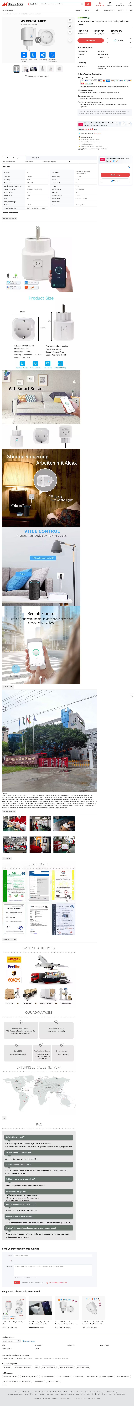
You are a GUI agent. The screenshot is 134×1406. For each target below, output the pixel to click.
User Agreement (78, 1398)
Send (16, 1282)
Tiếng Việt (112, 1394)
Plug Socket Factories (47, 1376)
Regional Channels (90, 1392)
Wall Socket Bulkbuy (53, 1381)
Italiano (57, 1394)
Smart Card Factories (64, 1376)
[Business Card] (129, 166)
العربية (77, 1394)
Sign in (130, 5)
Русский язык (49, 1394)
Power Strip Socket (83, 1367)
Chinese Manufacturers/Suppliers (43, 1392)
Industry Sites (79, 1392)
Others (37, 1349)
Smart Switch (104, 1345)
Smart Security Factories (29, 1376)
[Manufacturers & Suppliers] (12, 4)
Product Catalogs (29, 1341)
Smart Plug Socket (107, 1376)
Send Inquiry (90, 40)
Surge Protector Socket (66, 1367)
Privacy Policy (96, 1398)
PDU (36, 1367)
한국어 (83, 1394)
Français (41, 1394)
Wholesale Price (70, 1392)
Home (3, 14)
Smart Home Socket (123, 1376)
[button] (90, 161)
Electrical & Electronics (13, 14)
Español (27, 1394)
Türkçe (105, 1394)
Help (97, 10)
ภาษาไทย (99, 1394)
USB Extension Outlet (48, 1367)
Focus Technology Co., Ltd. (54, 1398)
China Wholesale (59, 1392)
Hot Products (18, 1392)
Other (3, 1345)
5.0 (107, 161)
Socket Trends (39, 1381)
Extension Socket (36, 14)
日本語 (88, 1394)
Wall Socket (38, 1345)
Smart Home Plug (92, 1376)
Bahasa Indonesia (121, 1394)
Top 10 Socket (26, 1381)
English (21, 1394)
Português (34, 1394)
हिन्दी (93, 1394)
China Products (29, 1392)
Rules (130, 10)
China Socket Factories (10, 1376)
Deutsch (63, 1394)
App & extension (108, 10)
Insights (116, 1392)
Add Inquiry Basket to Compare (38, 76)
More (3, 1385)
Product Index (101, 1392)
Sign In (80, 149)
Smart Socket (6, 1349)
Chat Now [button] (120, 40)
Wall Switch (70, 1345)
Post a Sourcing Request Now (56, 1283)
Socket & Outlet (25, 14)
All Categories (9, 10)
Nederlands (71, 1394)
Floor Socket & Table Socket (23, 1367)
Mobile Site (109, 1392)
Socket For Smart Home (11, 1381)
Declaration (87, 1398)
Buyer (87, 10)
